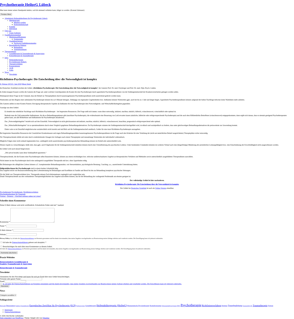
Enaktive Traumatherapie (22, 305)
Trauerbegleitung (235, 305)
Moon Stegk (26, 84)
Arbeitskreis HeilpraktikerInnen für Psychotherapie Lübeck (26, 18)
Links (11, 70)
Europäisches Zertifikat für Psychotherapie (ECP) (52, 305)
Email (2, 281)
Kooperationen (14, 66)
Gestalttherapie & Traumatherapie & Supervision (26, 54)
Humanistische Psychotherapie (138, 306)
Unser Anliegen (15, 33)
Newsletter (13, 74)
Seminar (225, 306)
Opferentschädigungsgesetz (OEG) (171, 305)
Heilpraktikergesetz (16, 60)
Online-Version (160, 188)
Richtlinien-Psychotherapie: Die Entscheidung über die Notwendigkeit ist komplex (147, 184)
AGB (11, 68)
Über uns (8, 31)
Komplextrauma (155, 306)
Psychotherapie (5, 192)
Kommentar (5, 222)
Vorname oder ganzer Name (10, 279)
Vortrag (270, 306)
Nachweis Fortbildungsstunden (25, 43)
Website (3, 234)
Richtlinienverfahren (30, 192)
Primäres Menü (6, 14)
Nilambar (45, 318)
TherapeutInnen (10, 51)
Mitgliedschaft (14, 20)
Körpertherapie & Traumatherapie (21, 56)
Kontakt (12, 27)
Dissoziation (10, 306)
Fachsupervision (80, 305)
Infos (6, 58)
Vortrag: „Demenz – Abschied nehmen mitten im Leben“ (20, 196)
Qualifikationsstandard (13, 35)
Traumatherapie (260, 305)
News (7, 72)
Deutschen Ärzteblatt (138, 188)
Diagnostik (3, 305)
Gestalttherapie (90, 306)
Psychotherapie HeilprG (18, 62)
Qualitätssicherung (16, 41)
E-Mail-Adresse (6, 230)
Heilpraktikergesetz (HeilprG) (111, 305)
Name (3, 226)
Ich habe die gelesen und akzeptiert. (24, 242)
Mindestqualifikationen (17, 37)
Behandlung (18, 47)
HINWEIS (13, 29)
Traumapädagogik (247, 305)
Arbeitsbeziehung (20, 49)
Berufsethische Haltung (17, 45)
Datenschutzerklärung (27, 238)
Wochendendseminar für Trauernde (12, 194)
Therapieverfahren (16, 64)
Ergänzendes (18, 39)
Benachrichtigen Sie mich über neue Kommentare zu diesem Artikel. (75, 248)
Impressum (9, 310)
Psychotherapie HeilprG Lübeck (25, 4)
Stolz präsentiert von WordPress (12, 318)
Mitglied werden (20, 22)
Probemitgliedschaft (21, 25)
